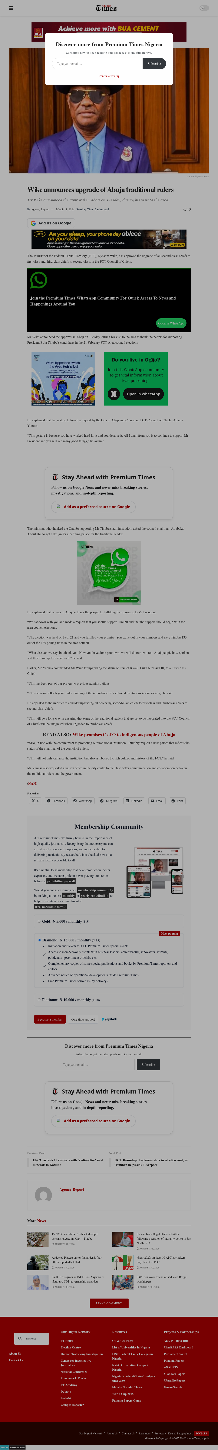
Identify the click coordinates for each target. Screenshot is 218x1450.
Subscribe (154, 63)
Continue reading (109, 76)
